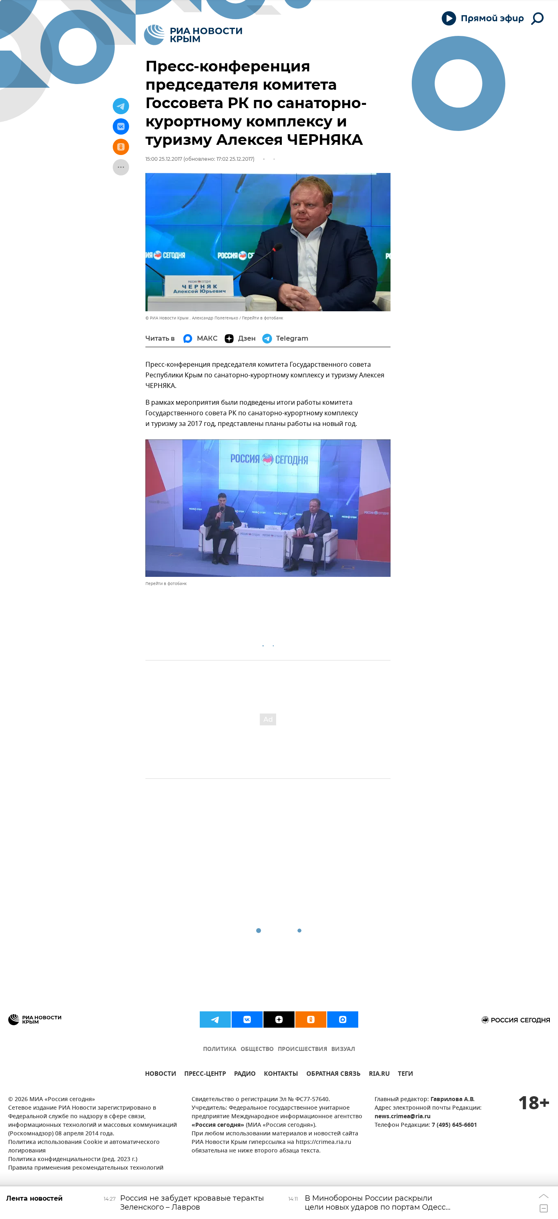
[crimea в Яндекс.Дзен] (279, 1019)
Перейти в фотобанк (262, 318)
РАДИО (245, 1074)
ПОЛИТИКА (220, 1049)
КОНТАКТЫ (281, 1074)
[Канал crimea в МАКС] (342, 1019)
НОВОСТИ (160, 1074)
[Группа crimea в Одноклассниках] (310, 1019)
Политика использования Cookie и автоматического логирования (84, 1147)
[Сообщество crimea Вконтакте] (247, 1019)
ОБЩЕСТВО (257, 1049)
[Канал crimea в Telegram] (215, 1019)
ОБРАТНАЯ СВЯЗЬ (333, 1074)
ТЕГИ (405, 1074)
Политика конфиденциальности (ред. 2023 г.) (72, 1159)
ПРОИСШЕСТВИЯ (302, 1049)
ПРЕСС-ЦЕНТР (205, 1074)
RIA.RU (379, 1074)
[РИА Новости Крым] (193, 35)
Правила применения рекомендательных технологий (85, 1168)
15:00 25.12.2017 (163, 159)
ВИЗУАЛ (343, 1049)
